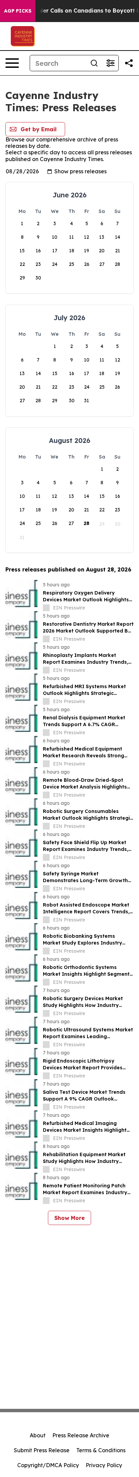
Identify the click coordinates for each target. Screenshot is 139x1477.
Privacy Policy (104, 1465)
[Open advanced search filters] (110, 63)
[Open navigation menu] (12, 63)
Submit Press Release (42, 1450)
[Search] (94, 63)
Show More (69, 1217)
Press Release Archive (80, 1435)
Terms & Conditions (101, 1450)
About (38, 1435)
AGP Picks (17, 11)
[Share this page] (129, 63)
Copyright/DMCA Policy (48, 1465)
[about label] (46, 607)
